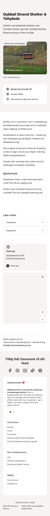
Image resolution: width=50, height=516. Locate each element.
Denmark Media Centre (18, 464)
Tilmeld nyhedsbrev (16, 461)
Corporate (11, 434)
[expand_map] (42, 277)
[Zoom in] (42, 312)
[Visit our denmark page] (10, 370)
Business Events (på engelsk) (20, 438)
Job (9, 457)
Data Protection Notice (10, 507)
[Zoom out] (42, 319)
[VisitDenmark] (16, 382)
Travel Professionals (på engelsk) (22, 441)
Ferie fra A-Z (12, 480)
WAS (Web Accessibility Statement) (32, 507)
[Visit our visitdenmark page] (25, 370)
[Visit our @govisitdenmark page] (32, 370)
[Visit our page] (17, 370)
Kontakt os (12, 484)
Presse (10, 427)
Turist (9, 431)
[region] (25, 298)
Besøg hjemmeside (20, 89)
